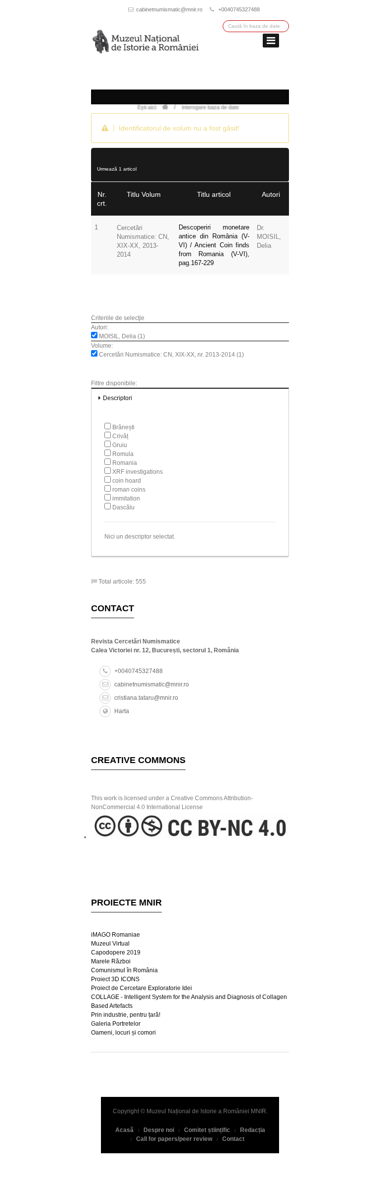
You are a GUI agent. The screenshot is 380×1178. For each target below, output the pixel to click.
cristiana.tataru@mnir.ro (146, 697)
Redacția (252, 1130)
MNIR (258, 1111)
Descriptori (117, 398)
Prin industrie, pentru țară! (125, 1014)
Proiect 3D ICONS (115, 979)
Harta (121, 711)
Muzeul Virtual (110, 943)
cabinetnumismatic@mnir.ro (169, 9)
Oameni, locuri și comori (123, 1032)
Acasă (124, 1130)
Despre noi (158, 1130)
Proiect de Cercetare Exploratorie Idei (141, 988)
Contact (233, 1138)
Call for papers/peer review (174, 1138)
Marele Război (111, 961)
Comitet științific (207, 1130)
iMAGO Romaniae (115, 934)
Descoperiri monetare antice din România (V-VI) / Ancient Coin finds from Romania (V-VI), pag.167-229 (214, 245)
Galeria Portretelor (116, 1023)
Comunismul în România (124, 970)
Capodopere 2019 (116, 952)
